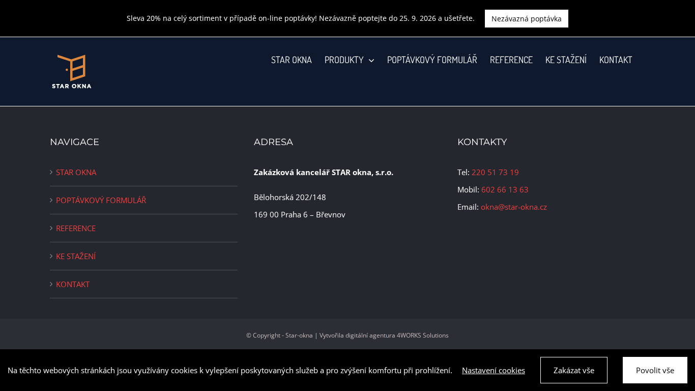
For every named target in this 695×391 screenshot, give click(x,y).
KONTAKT (73, 284)
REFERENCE (76, 228)
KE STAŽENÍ (76, 256)
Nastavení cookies (493, 370)
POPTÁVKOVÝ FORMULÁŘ (101, 200)
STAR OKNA (76, 172)
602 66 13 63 (505, 189)
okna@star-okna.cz (514, 207)
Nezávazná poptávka (526, 18)
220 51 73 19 (495, 172)
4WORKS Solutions (423, 335)
